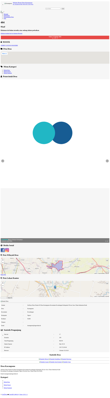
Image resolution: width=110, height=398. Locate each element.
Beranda (6, 14)
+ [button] (2, 260)
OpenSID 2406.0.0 (14, 394)
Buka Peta (3, 274)
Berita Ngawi (7, 71)
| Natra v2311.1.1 (23, 394)
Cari (63, 8)
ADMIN (3, 45)
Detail (9, 297)
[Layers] (107, 260)
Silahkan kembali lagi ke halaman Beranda (11, 33)
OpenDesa (4, 394)
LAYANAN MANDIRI (11, 45)
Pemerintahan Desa (9, 17)
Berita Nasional (8, 73)
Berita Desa (7, 70)
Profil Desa (7, 15)
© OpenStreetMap (101, 273)
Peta (5, 18)
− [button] (2, 262)
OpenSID (107, 273)
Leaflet (95, 273)
